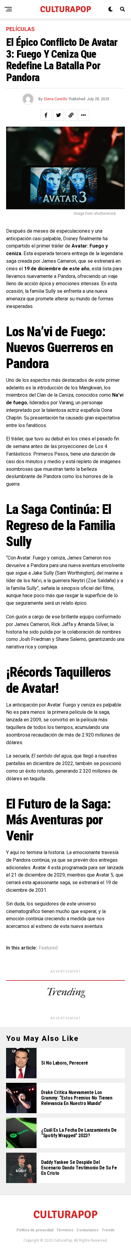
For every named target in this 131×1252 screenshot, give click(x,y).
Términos (64, 1230)
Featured (48, 948)
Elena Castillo (55, 99)
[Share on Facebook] (46, 115)
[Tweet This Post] (58, 115)
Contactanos (87, 1230)
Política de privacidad (34, 1230)
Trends (108, 1230)
